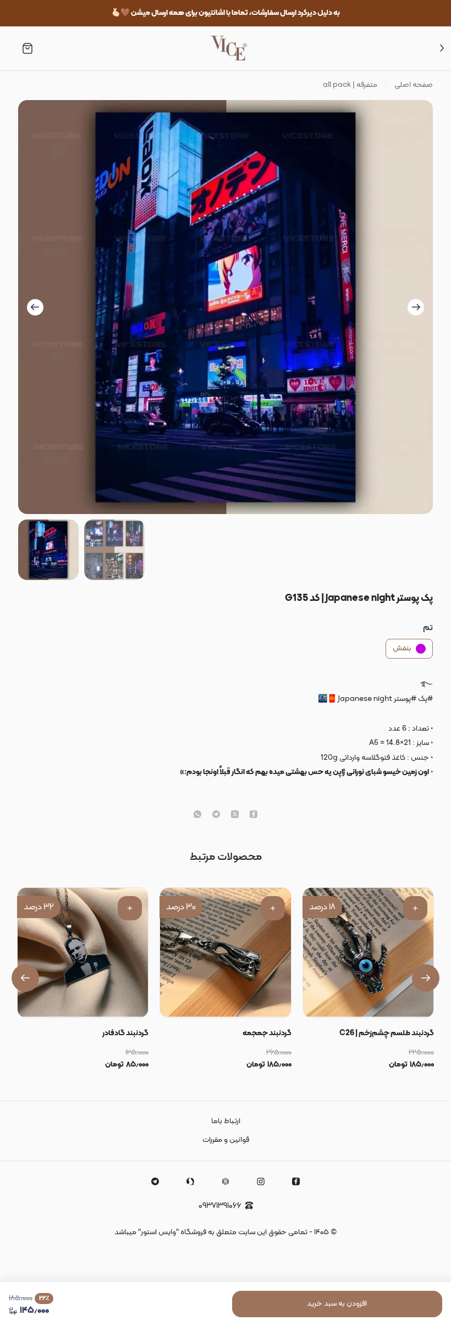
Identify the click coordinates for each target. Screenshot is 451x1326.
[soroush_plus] (190, 1181)
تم (428, 627)
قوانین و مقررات (225, 1140)
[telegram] (216, 815)
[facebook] (253, 815)
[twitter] (235, 815)
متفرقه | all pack (350, 85)
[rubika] (225, 1181)
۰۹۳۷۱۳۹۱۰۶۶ (220, 1206)
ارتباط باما (225, 1121)
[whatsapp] (197, 815)
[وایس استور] (229, 48)
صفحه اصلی (413, 85)
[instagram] (261, 1181)
